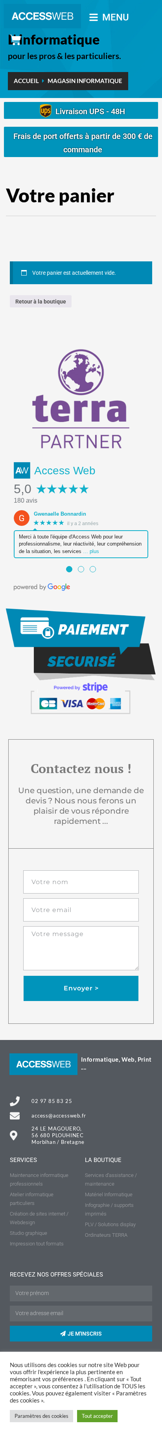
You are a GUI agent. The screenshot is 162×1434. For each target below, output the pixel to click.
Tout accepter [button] (97, 1416)
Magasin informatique (85, 80)
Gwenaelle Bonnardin (60, 514)
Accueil (26, 80)
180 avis (25, 500)
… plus (91, 551)
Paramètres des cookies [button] (41, 1416)
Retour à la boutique (40, 301)
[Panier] (15, 40)
